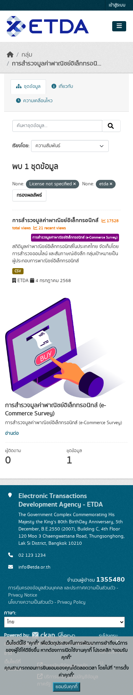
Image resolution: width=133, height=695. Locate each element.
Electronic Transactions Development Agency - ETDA (60, 500)
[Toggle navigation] (119, 26)
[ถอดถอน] (74, 184)
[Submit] (111, 126)
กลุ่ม (26, 54)
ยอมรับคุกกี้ (66, 686)
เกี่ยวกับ (65, 86)
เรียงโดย (20, 145)
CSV (18, 271)
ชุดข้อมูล (32, 86)
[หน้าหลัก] (10, 54)
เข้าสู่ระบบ (117, 5)
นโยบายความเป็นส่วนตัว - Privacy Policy (47, 602)
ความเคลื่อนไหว (37, 100)
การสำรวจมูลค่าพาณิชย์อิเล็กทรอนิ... (56, 63)
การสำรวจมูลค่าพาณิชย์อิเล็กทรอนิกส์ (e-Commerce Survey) (75, 237)
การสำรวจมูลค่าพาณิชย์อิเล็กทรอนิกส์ (56, 220)
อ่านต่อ (12, 433)
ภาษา (9, 612)
